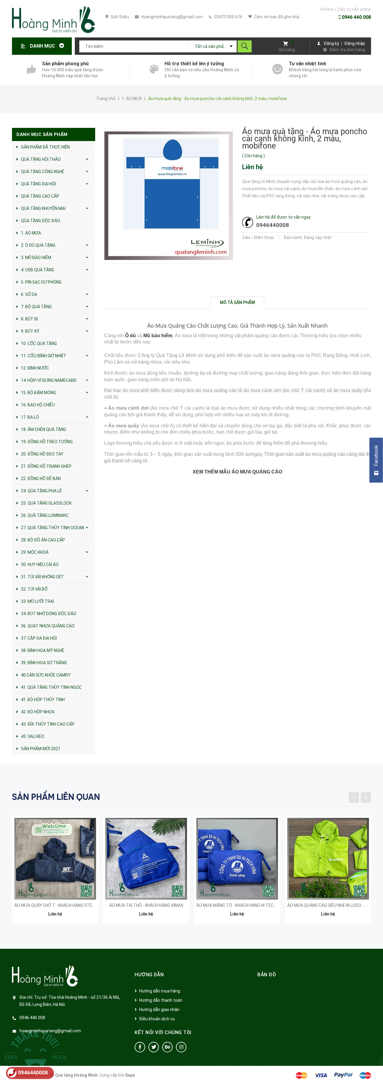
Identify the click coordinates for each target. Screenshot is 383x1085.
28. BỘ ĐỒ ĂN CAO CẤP (43, 540)
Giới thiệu (119, 16)
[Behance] (167, 1047)
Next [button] (366, 797)
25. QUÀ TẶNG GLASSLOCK (46, 503)
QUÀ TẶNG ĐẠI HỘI (38, 183)
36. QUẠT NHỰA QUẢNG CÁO (48, 626)
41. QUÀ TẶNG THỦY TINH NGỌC (51, 687)
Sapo (130, 1075)
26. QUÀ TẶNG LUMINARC (45, 515)
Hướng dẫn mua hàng (159, 991)
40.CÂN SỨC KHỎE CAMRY (46, 675)
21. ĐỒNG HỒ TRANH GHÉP (46, 466)
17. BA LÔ (30, 417)
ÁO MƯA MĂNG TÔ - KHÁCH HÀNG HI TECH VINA (241, 905)
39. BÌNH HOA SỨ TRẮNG (44, 662)
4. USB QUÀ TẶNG (37, 269)
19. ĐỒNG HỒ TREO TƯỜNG (47, 441)
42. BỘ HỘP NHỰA (37, 711)
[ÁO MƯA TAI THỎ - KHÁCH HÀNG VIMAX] (146, 859)
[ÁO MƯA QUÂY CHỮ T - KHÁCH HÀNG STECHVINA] (55, 859)
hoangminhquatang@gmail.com (50, 1030)
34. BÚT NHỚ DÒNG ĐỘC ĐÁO (48, 613)
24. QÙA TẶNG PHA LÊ (41, 490)
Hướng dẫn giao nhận (159, 1009)
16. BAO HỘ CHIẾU (38, 404)
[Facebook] (140, 1047)
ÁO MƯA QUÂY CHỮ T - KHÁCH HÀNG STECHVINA (60, 905)
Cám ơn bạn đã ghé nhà (276, 16)
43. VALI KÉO (32, 736)
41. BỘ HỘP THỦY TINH (43, 699)
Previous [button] (354, 797)
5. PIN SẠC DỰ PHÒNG (41, 282)
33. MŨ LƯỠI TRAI (37, 601)
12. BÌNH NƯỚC (35, 368)
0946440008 (272, 225)
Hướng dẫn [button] (149, 974)
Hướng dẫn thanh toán (160, 1000)
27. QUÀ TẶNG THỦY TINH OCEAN (52, 527)
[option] (55, 873)
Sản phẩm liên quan (56, 796)
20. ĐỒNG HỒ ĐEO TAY (42, 454)
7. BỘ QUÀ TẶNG (36, 306)
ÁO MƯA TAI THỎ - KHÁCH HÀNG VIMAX (146, 905)
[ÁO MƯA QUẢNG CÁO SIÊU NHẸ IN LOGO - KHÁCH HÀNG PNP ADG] (328, 859)
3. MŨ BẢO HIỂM (36, 257)
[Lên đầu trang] (375, 1071)
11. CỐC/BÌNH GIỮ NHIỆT (43, 355)
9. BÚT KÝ (30, 331)
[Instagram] (181, 1047)
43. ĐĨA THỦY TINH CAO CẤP (48, 724)
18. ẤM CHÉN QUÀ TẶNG (43, 429)
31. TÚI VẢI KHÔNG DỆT (42, 576)
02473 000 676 (227, 16)
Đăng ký (331, 43)
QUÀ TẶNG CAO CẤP (40, 196)
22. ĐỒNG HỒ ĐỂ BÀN (41, 478)
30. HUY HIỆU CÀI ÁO (40, 564)
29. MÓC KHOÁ (34, 552)
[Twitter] (153, 1047)
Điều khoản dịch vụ (157, 1018)
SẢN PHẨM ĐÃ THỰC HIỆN (45, 147)
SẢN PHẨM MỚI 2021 (40, 748)
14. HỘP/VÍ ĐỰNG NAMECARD (49, 380)
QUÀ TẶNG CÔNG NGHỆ (42, 171)
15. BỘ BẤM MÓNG (38, 392)
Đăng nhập (354, 43)
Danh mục (43, 46)
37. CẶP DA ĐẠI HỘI (39, 638)
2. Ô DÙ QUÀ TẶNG (38, 245)
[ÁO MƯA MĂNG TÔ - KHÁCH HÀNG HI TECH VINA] (237, 859)
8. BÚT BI (29, 319)
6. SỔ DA (29, 294)
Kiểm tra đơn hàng (347, 49)
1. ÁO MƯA (31, 233)
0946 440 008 (356, 17)
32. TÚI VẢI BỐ (34, 589)
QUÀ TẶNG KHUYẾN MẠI (43, 208)
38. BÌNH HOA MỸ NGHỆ (42, 650)
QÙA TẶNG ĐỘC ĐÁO (40, 220)
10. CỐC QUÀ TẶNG (39, 343)
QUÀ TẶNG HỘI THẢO (41, 159)
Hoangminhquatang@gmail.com (171, 16)
